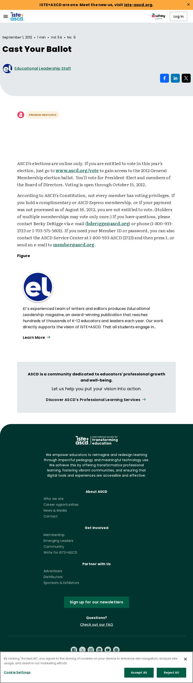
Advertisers (53, 571)
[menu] (5, 16)
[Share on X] (186, 78)
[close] (188, 4)
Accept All (139, 672)
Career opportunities (61, 504)
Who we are (54, 498)
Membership (54, 535)
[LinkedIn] (99, 649)
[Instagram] (91, 649)
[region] (96, 667)
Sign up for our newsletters (96, 602)
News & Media (55, 510)
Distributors (53, 577)
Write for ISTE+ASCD (60, 552)
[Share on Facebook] (164, 78)
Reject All (171, 672)
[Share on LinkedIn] (175, 78)
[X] (82, 649)
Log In (178, 16)
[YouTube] (108, 649)
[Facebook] (74, 649)
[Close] (185, 659)
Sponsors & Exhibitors (61, 582)
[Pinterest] (116, 649)
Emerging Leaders (58, 540)
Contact (51, 516)
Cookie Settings (17, 672)
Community (54, 546)
